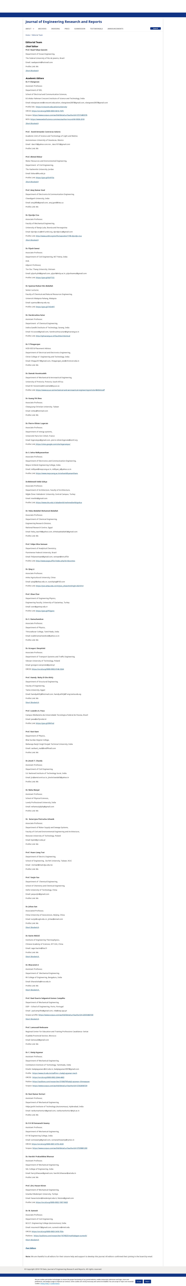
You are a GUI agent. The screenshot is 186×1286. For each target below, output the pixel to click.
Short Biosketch (32, 702)
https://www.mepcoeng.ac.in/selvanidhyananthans (57, 473)
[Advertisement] (93, 5)
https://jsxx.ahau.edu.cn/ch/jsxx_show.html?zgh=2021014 (59, 586)
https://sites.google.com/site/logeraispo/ (52, 444)
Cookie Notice (54, 1283)
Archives (42, 29)
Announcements (115, 29)
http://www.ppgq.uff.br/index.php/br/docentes (55, 561)
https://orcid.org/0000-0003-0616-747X (48, 111)
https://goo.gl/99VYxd (45, 723)
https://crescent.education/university (51, 107)
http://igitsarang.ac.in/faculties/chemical (53, 336)
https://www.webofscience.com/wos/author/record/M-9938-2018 (57, 119)
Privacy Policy (44, 1283)
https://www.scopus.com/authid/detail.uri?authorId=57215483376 (59, 115)
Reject (147, 1281)
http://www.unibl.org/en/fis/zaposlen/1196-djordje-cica (59, 236)
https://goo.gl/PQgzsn (45, 611)
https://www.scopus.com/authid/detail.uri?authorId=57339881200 (59, 1148)
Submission (79, 29)
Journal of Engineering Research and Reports (64, 21)
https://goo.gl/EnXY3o (45, 177)
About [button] (29, 29)
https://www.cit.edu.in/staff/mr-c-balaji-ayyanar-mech (54, 1073)
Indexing (55, 29)
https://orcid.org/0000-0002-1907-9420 (52, 1202)
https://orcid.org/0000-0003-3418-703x (48, 1231)
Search (155, 28)
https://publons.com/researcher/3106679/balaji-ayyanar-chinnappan (61, 1081)
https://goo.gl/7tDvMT (45, 307)
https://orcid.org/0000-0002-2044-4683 (48, 1077)
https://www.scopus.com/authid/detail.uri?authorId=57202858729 (59, 1086)
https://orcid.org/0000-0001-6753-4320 (48, 1144)
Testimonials (96, 29)
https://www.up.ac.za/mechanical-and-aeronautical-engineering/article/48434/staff (70, 390)
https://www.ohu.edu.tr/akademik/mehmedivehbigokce (59, 502)
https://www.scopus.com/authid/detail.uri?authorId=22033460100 (65, 1015)
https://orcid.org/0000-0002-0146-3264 (48, 669)
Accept (139, 1281)
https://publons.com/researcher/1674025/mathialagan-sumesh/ (60, 1235)
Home (28, 35)
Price (67, 29)
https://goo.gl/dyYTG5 (45, 277)
